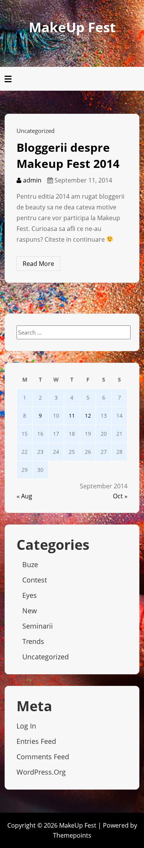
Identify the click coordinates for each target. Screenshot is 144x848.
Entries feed (36, 741)
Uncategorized (36, 130)
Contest (34, 579)
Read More (38, 263)
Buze (30, 564)
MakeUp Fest (72, 27)
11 (72, 415)
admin (31, 180)
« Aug (24, 496)
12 (88, 415)
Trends (33, 641)
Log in (26, 725)
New (29, 610)
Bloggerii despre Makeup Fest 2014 (68, 155)
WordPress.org (41, 772)
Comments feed (43, 756)
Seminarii (37, 626)
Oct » (120, 496)
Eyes (29, 595)
